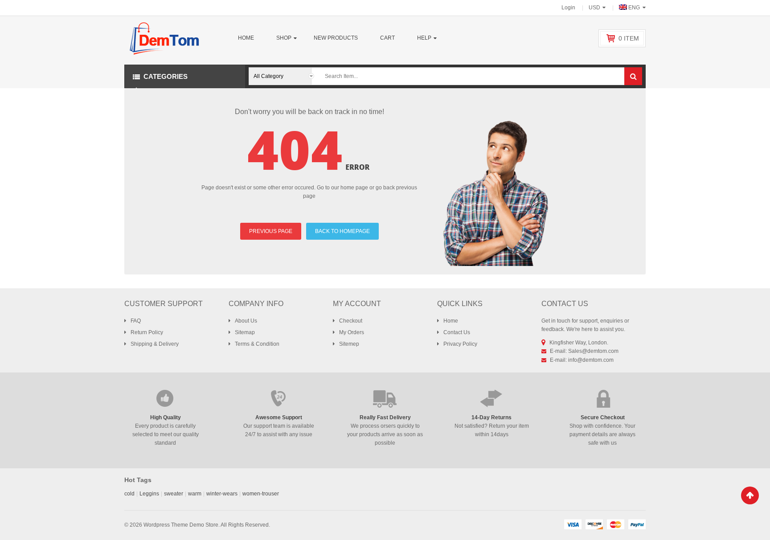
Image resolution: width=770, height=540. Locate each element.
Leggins (149, 494)
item (628, 38)
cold (129, 494)
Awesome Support (278, 417)
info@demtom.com (591, 360)
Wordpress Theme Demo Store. (181, 525)
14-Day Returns (491, 417)
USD (594, 7)
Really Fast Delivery (385, 417)
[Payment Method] (573, 524)
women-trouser (260, 494)
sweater (173, 494)
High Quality (165, 417)
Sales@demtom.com (593, 351)
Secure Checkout (603, 417)
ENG (634, 7)
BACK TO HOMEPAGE (342, 231)
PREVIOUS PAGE (270, 231)
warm (194, 494)
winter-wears (222, 494)
